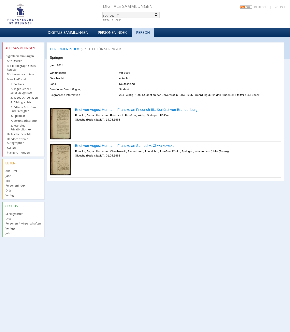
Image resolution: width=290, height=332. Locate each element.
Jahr (8, 176)
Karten (11, 147)
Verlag (10, 195)
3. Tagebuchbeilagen (24, 97)
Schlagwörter (14, 214)
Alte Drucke (14, 61)
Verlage (10, 228)
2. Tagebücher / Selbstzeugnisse (21, 90)
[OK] (156, 14)
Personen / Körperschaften (23, 223)
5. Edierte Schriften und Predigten (23, 109)
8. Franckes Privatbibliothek (20, 127)
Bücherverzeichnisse (20, 74)
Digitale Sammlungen (128, 6)
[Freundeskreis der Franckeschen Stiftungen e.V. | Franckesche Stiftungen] (31, 14)
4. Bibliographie (20, 102)
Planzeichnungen (18, 152)
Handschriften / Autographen (17, 141)
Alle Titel (11, 171)
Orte (8, 190)
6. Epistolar (17, 116)
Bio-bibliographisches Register (21, 67)
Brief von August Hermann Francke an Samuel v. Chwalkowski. (124, 146)
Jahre (9, 233)
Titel (8, 181)
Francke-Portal (16, 79)
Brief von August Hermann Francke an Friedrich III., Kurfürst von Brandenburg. (136, 110)
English (279, 7)
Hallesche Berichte (19, 134)
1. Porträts (17, 84)
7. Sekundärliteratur (23, 121)
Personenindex (112, 32)
